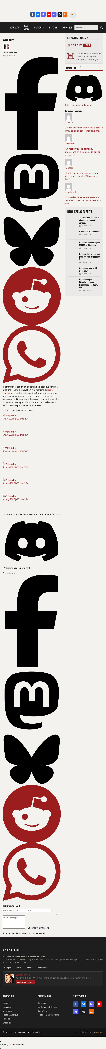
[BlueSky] (83, 1004)
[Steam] (60, 14)
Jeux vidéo (26, 27)
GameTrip (42, 1011)
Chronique (67, 27)
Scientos (42, 1003)
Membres (29, 967)
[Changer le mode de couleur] (73, 14)
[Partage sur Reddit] (32, 296)
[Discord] (54, 14)
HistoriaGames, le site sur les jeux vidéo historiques (53, 6)
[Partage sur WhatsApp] (32, 354)
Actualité (14, 27)
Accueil (6, 1003)
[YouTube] (49, 14)
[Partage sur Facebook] (32, 103)
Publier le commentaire (38, 927)
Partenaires (42, 967)
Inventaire (7, 1011)
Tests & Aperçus (10, 1014)
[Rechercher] (101, 27)
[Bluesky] (38, 14)
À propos (7, 967)
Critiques (39, 27)
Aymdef (99, 1032)
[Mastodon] (43, 14)
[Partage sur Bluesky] (32, 241)
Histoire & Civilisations (48, 1014)
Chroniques (8, 1022)
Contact (18, 967)
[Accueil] (5, 27)
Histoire (52, 27)
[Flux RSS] (65, 14)
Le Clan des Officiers (47, 1007)
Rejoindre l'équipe (25, 982)
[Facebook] (32, 14)
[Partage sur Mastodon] (32, 183)
